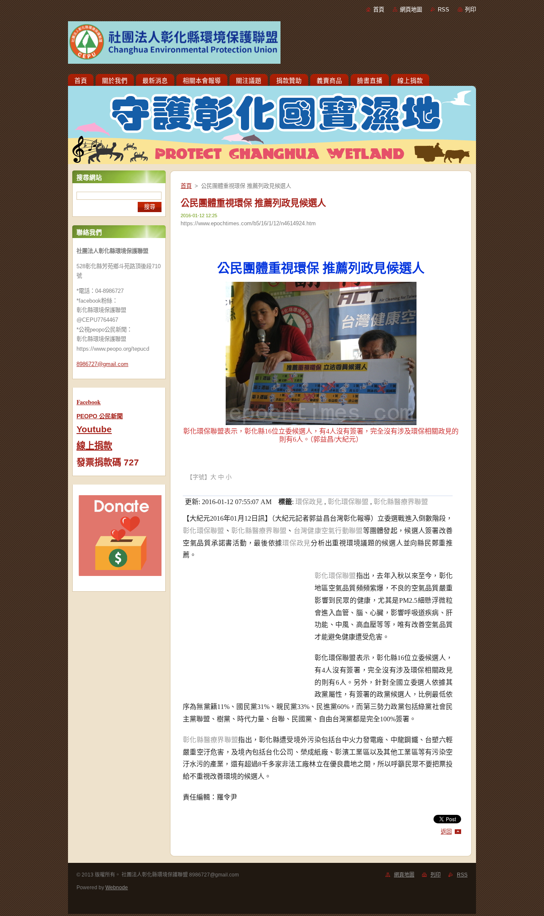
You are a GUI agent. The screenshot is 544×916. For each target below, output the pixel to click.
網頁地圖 (411, 9)
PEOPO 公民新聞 (99, 416)
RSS (443, 9)
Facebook (88, 401)
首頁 (378, 9)
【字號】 (198, 477)
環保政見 (309, 501)
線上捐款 (94, 446)
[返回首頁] (272, 44)
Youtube (94, 429)
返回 (446, 831)
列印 (470, 9)
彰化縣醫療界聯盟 (401, 501)
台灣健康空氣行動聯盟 (328, 530)
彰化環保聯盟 (348, 501)
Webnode (116, 887)
